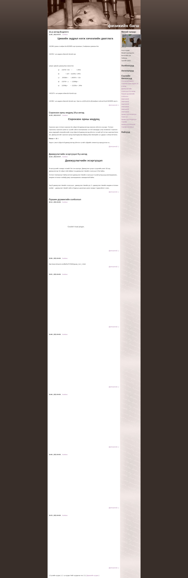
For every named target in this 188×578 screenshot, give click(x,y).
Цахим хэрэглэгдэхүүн (128, 114)
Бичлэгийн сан (126, 55)
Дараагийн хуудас (92, 575)
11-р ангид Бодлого (127, 81)
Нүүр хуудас (125, 50)
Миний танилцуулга (127, 53)
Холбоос (65, 34)
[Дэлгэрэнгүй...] (114, 105)
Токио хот (124, 117)
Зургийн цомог (126, 60)
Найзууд (124, 58)
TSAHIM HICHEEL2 (127, 127)
